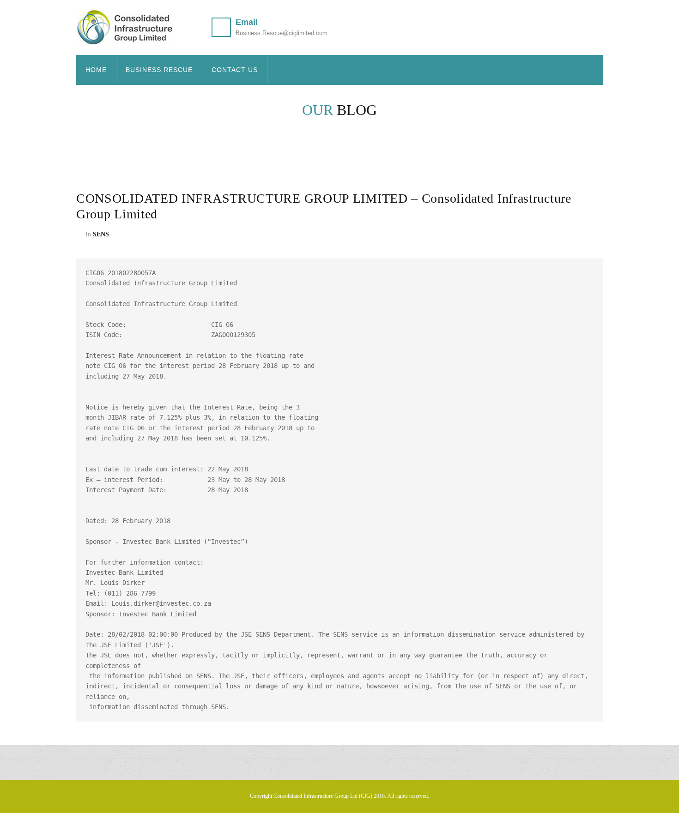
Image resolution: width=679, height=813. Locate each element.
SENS (101, 234)
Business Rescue (159, 69)
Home (96, 69)
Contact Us (235, 69)
